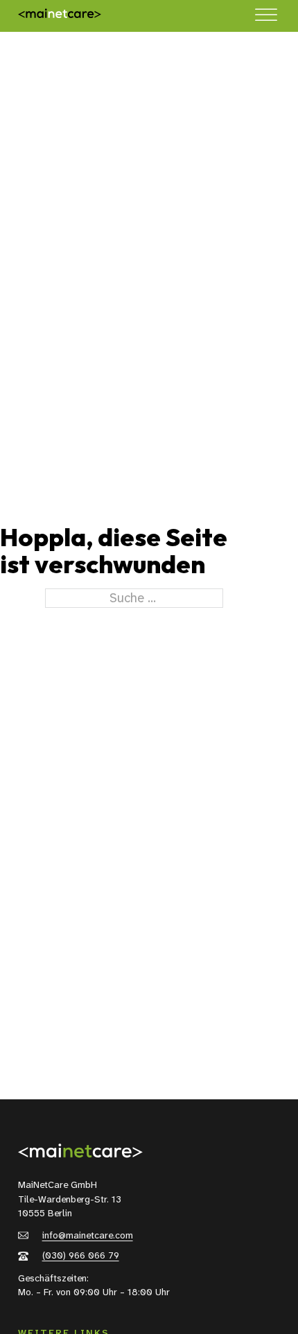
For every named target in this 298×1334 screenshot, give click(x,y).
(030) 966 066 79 (80, 1256)
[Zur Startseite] (59, 16)
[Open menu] (266, 15)
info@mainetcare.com (87, 1236)
